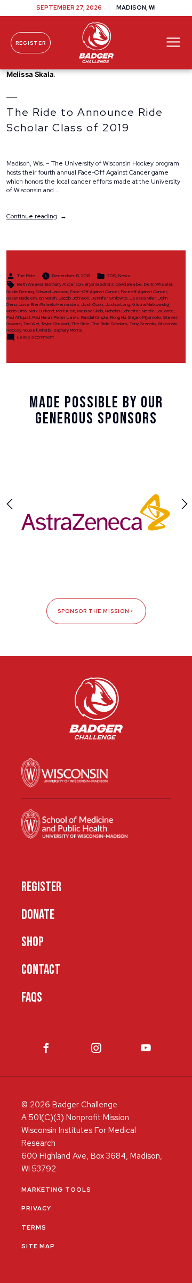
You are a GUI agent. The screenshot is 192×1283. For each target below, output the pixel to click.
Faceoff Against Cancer (144, 291)
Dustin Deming (20, 291)
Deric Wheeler (158, 284)
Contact (40, 970)
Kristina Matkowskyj (150, 304)
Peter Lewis (66, 317)
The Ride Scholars (109, 323)
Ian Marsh (48, 298)
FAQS (31, 997)
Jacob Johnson (74, 298)
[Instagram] (96, 1050)
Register (30, 43)
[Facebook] (46, 1050)
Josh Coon (92, 304)
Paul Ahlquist (18, 317)
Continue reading (36, 216)
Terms (33, 1227)
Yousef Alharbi (37, 330)
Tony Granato (143, 323)
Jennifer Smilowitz (109, 298)
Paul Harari (42, 317)
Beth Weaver (30, 284)
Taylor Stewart (55, 323)
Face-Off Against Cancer (94, 291)
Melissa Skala (90, 311)
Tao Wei (31, 323)
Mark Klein (65, 311)
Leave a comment (35, 337)
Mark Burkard (41, 311)
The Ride (26, 276)
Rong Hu (118, 317)
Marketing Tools (56, 1189)
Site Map (38, 1246)
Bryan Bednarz (99, 284)
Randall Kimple (94, 317)
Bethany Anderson (64, 284)
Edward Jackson (52, 291)
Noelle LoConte (158, 311)
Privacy (36, 1208)
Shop (32, 942)
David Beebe (129, 284)
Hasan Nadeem (21, 298)
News (124, 276)
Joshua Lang (117, 304)
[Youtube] (146, 1050)
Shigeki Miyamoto (144, 317)
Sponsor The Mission (94, 611)
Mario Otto (16, 311)
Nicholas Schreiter (122, 311)
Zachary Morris (67, 330)
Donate (37, 915)
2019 (111, 276)
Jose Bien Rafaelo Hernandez (49, 304)
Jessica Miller (143, 298)
